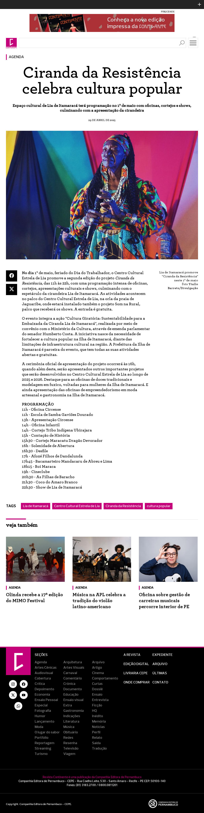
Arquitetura (72, 662)
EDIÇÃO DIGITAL (136, 664)
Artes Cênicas (46, 667)
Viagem (69, 754)
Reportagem (44, 743)
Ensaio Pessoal (46, 700)
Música (68, 727)
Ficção (97, 705)
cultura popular (159, 506)
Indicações (71, 716)
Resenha (70, 743)
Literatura (71, 721)
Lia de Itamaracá (35, 506)
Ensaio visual (73, 700)
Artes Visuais (73, 667)
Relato (97, 738)
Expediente (162, 655)
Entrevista (100, 700)
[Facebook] (11, 276)
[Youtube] (24, 695)
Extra (67, 705)
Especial (41, 705)
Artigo (97, 667)
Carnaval (70, 673)
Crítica (40, 684)
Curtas (97, 684)
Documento (72, 689)
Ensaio (97, 694)
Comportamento (105, 678)
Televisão (70, 748)
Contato (160, 682)
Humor (40, 716)
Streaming (43, 748)
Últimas (159, 673)
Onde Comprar (137, 682)
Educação (70, 694)
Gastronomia (73, 711)
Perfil (96, 732)
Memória (99, 721)
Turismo (41, 754)
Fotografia (43, 711)
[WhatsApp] (18, 706)
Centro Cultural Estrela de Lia (77, 506)
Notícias (98, 727)
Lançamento (44, 721)
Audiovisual (44, 673)
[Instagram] (13, 684)
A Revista (132, 655)
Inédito (97, 716)
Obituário (70, 732)
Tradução (99, 748)
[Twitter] (11, 289)
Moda (39, 727)
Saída (96, 743)
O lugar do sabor (47, 732)
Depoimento (44, 689)
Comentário (72, 678)
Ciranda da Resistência (123, 506)
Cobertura (43, 678)
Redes (68, 738)
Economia (42, 694)
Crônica (69, 684)
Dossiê (97, 689)
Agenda (16, 57)
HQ (94, 711)
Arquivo (98, 662)
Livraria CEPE (136, 673)
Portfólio (41, 738)
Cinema (98, 673)
